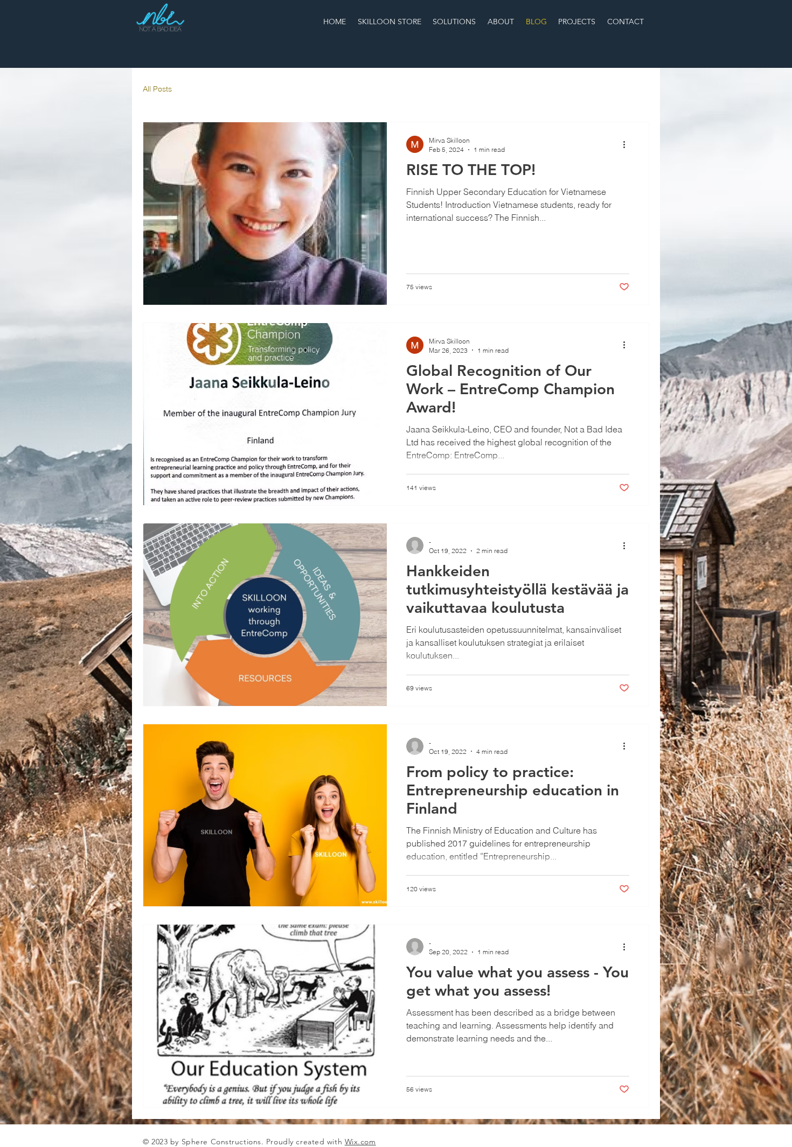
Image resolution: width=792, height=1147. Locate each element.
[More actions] (627, 144)
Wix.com (360, 1141)
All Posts (157, 89)
